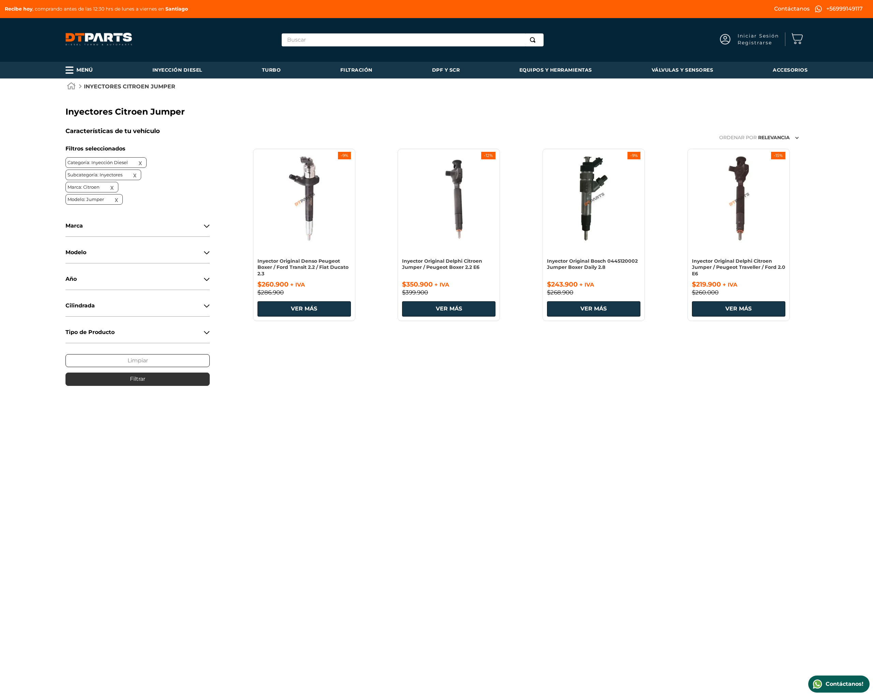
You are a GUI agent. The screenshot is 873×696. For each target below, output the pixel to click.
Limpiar (138, 360)
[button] (79, 70)
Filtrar (137, 379)
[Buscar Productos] (534, 39)
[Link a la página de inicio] (71, 87)
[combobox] (413, 39)
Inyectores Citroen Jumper (129, 86)
